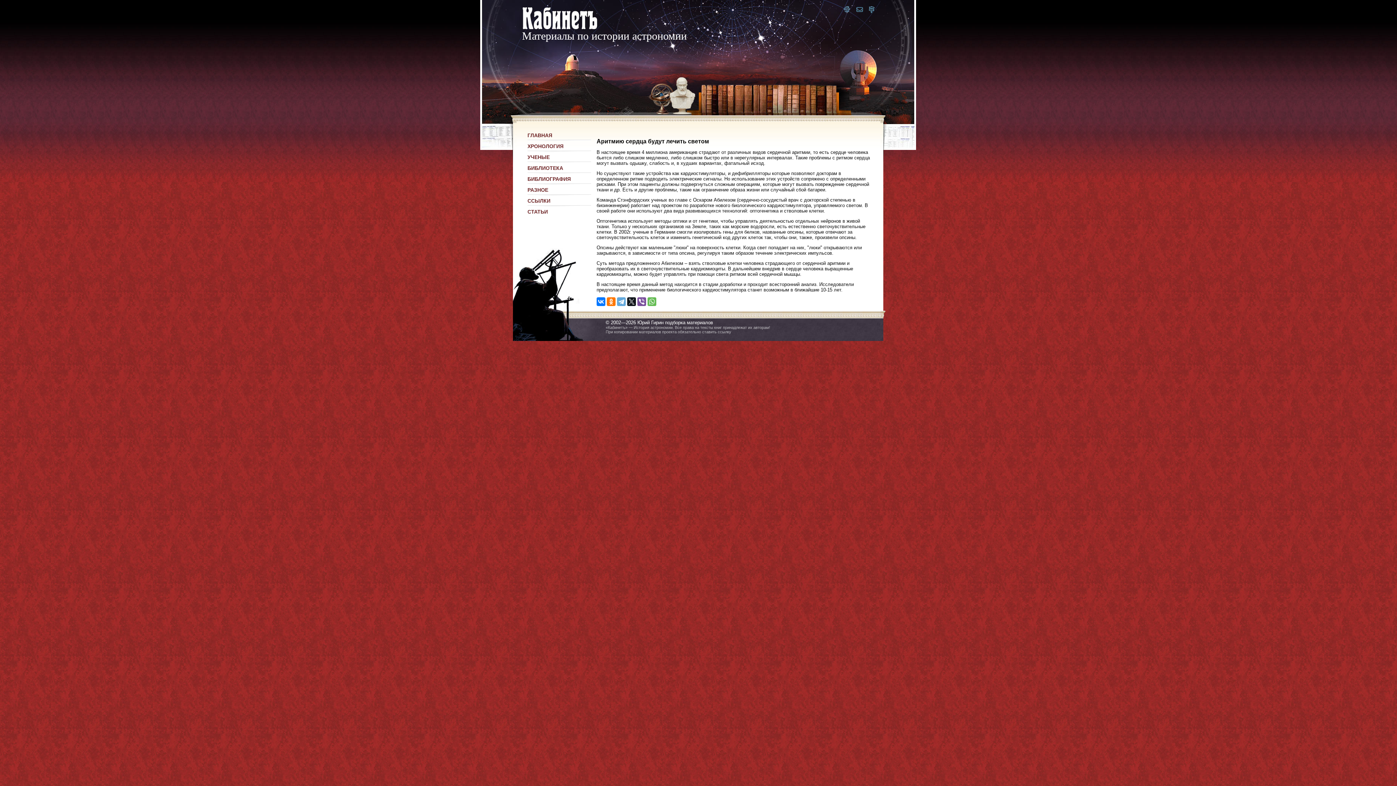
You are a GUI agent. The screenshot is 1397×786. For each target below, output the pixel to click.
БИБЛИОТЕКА (545, 168)
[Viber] (641, 301)
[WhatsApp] (652, 301)
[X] (631, 301)
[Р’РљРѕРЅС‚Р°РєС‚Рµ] (601, 301)
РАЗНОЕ (538, 190)
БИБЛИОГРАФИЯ (549, 179)
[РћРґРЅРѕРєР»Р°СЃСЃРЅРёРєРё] (611, 301)
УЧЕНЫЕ (539, 157)
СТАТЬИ (538, 212)
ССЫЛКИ (539, 201)
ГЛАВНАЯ (540, 135)
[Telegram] (621, 301)
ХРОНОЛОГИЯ (546, 146)
